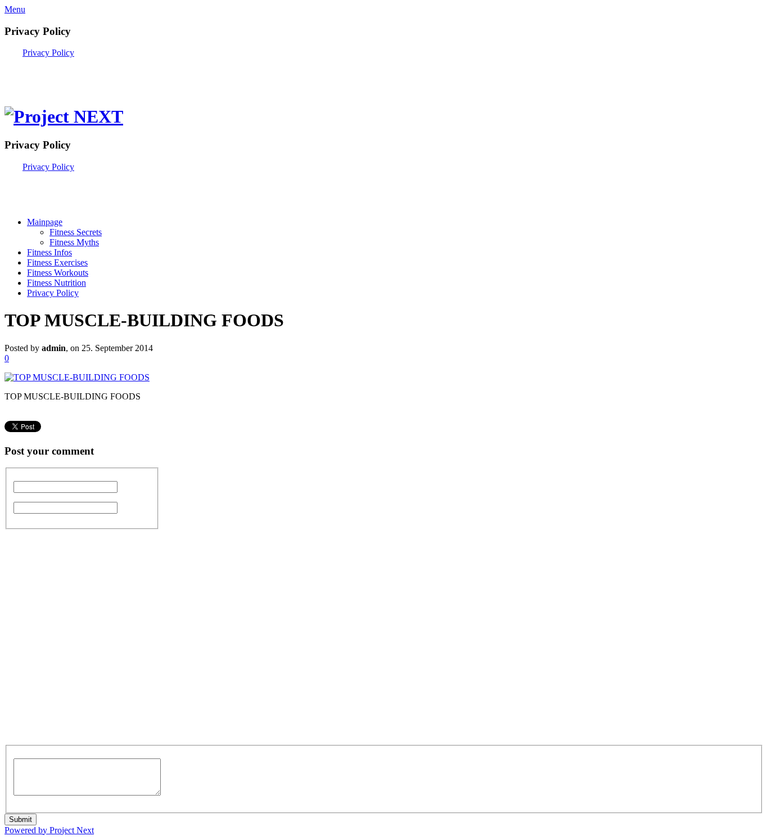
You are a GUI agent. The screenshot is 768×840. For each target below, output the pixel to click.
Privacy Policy (48, 52)
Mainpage (44, 222)
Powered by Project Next (49, 830)
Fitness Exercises (57, 262)
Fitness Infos (49, 252)
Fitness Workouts (57, 272)
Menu (14, 9)
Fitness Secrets (75, 232)
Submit (20, 819)
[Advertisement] (136, 75)
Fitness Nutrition (56, 283)
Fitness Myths (74, 242)
